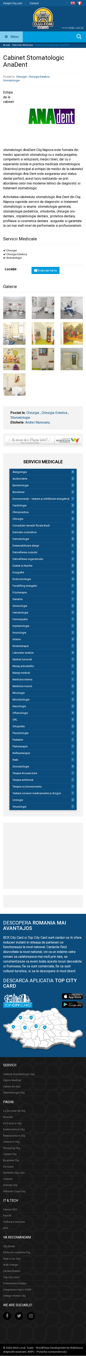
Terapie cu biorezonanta (27, 786)
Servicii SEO (10, 1209)
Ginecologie (20, 605)
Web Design (10, 1264)
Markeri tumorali (22, 659)
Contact (34, 3)
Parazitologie (20, 733)
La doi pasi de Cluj (14, 1111)
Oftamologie (20, 712)
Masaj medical (21, 672)
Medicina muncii (22, 686)
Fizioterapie (20, 592)
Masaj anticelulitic (23, 666)
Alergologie (20, 472)
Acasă (6, 45)
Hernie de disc (11, 1086)
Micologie (19, 692)
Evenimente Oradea (14, 1283)
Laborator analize (23, 652)
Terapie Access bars (25, 773)
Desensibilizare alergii (26, 545)
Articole (8, 1117)
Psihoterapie (20, 746)
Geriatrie (18, 599)
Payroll (7, 1215)
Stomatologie (11, 80)
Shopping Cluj (11, 1148)
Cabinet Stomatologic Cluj (18, 1074)
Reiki (15, 759)
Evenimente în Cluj (14, 1129)
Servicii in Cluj (11, 1141)
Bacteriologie (21, 485)
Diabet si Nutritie (22, 565)
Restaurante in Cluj (14, 1135)
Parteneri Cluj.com (14, 1172)
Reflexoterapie (21, 753)
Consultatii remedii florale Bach (31, 525)
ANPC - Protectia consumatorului (47, 1351)
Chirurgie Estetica (39, 76)
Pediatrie (18, 739)
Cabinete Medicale (22, 45)
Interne (17, 639)
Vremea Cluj (10, 1185)
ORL (15, 719)
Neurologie (19, 706)
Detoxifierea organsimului (28, 559)
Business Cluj (11, 1160)
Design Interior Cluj (14, 1295)
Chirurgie (21, 76)
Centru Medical (12, 1080)
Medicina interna (22, 679)
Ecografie (18, 572)
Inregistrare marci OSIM (17, 1289)
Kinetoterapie (21, 646)
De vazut (8, 1166)
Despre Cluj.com (12, 3)
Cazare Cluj (9, 1154)
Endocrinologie (22, 579)
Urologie (18, 800)
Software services (14, 1221)
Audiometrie (20, 478)
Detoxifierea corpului (25, 552)
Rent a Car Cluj (11, 1258)
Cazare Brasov (11, 1271)
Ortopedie (19, 726)
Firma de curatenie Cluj (16, 1252)
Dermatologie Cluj (14, 1092)
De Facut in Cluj (12, 1123)
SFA (5, 1228)
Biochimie (18, 492)
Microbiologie (21, 699)
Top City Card (11, 1277)
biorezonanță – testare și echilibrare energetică (41, 498)
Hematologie (20, 612)
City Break (9, 1246)
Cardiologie (20, 505)
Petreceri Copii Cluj (14, 1191)
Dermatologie (21, 538)
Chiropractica (21, 512)
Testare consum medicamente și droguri (37, 793)
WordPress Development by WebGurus (59, 1348)
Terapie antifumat (23, 779)
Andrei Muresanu (37, 422)
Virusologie (19, 806)
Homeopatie (20, 619)
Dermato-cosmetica (25, 532)
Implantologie (21, 625)
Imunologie (19, 632)
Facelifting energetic (25, 585)
